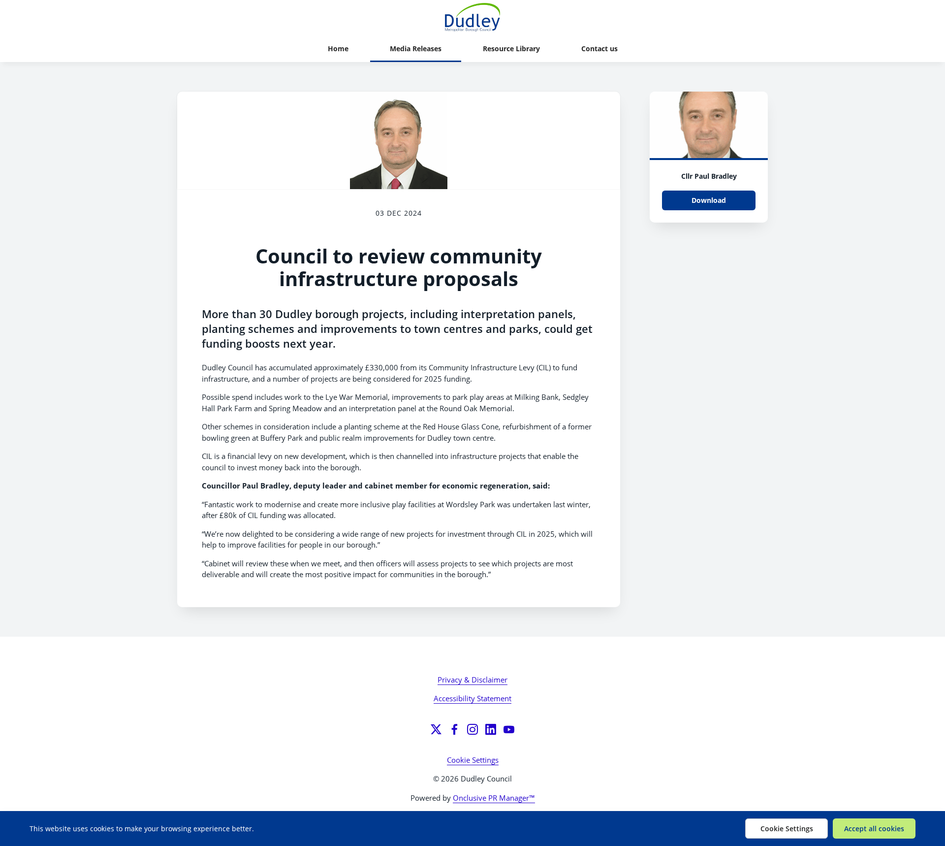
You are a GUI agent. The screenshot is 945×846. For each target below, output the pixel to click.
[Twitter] (436, 729)
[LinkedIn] (490, 729)
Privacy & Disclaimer (472, 679)
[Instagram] (472, 729)
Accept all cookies (874, 828)
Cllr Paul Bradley (709, 176)
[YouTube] (509, 729)
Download (709, 200)
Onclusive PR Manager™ (494, 798)
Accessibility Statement (472, 698)
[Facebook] (454, 729)
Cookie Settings (473, 760)
